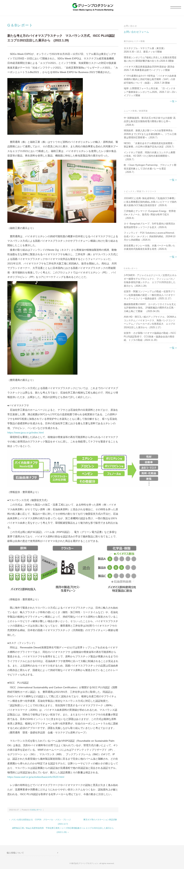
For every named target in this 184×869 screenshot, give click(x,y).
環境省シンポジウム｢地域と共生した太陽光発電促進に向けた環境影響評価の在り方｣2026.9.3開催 (150, 59)
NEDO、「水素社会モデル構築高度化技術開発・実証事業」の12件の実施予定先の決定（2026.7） (149, 145)
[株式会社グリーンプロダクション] (92, 4)
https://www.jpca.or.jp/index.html (25, 432)
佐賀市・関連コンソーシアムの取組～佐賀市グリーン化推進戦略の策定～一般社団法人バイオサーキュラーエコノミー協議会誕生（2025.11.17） (149, 295)
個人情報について (15, 853)
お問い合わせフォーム (136, 31)
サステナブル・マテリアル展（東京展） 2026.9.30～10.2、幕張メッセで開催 (146, 50)
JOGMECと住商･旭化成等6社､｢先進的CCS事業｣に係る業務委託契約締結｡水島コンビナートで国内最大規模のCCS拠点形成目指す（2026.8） (150, 202)
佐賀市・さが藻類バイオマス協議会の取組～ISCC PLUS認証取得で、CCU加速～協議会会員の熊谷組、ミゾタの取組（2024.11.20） (150, 336)
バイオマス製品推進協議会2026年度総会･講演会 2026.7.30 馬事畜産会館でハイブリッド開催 (149, 68)
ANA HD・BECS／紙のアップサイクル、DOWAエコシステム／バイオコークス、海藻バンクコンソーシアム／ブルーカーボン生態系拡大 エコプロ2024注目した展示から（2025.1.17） (150, 322)
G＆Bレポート (20, 25)
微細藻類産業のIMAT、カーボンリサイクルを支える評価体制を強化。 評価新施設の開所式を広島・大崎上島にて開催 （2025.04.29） (150, 308)
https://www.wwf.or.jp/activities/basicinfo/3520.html (35, 776)
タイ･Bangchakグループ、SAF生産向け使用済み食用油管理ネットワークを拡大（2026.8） (149, 225)
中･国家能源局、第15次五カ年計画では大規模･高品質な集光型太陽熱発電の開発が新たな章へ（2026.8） (150, 121)
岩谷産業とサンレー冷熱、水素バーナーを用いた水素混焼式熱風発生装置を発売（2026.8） (149, 247)
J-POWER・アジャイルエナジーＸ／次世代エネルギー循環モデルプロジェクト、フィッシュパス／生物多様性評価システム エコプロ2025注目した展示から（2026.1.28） (150, 280)
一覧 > (173, 101)
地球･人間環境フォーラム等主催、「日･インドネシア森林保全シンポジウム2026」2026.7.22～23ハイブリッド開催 (150, 92)
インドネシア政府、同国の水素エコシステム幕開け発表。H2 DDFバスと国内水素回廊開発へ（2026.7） (149, 156)
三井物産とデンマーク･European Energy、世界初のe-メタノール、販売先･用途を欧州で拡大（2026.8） (150, 214)
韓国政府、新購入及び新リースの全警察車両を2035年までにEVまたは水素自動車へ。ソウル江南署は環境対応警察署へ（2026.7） (150, 134)
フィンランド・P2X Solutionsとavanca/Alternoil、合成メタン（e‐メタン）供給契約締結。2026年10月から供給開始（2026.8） (150, 236)
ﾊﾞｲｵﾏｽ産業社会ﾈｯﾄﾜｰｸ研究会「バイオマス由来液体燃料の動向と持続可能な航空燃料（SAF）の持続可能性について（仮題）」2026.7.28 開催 (150, 79)
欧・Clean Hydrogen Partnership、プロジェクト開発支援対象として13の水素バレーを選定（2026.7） (150, 168)
